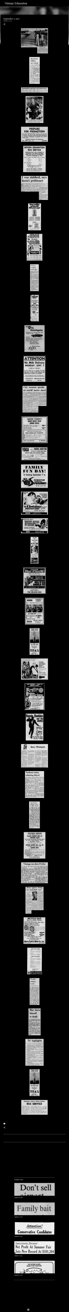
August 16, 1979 (18, 1275)
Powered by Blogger (35, 1309)
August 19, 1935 (18, 1236)
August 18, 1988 (18, 1197)
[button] (4, 24)
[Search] (30, 3)
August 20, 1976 (18, 1217)
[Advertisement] (34, 1159)
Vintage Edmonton (16, 3)
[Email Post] (4, 1124)
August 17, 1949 (18, 1255)
